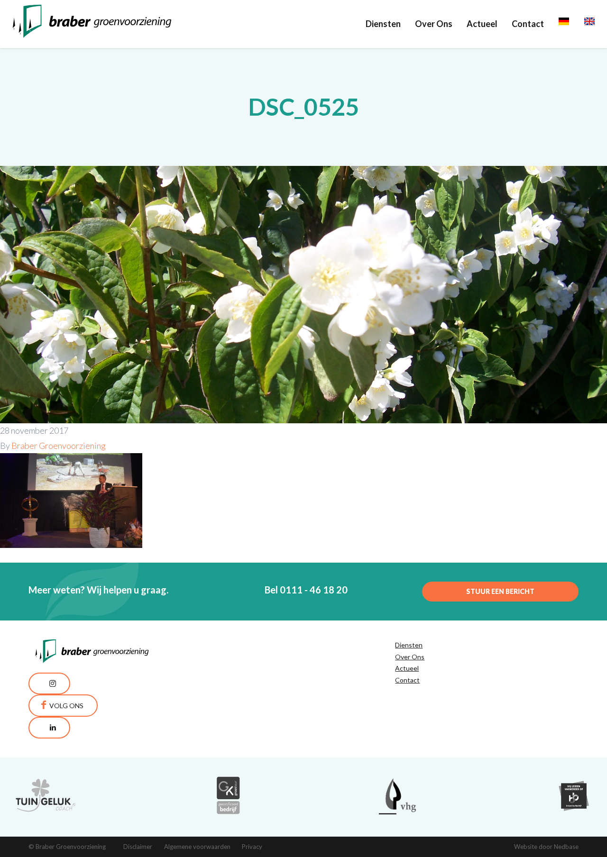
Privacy (252, 846)
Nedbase (566, 846)
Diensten (383, 23)
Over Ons (433, 23)
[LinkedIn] (49, 727)
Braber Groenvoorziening (58, 445)
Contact (528, 23)
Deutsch (574, 23)
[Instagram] (49, 683)
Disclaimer (137, 846)
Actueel (482, 23)
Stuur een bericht (500, 591)
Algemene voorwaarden (197, 846)
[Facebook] (63, 705)
